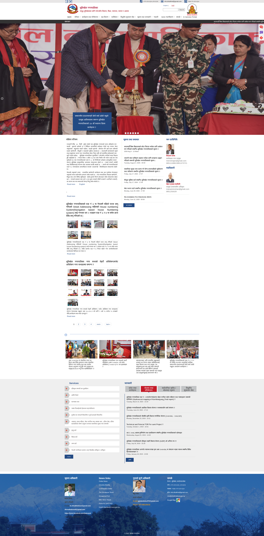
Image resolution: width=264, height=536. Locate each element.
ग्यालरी (156, 17)
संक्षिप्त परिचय (71, 139)
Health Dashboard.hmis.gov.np (109, 507)
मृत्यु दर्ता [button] (73, 430)
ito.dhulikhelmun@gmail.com (80, 506)
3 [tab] (130, 133)
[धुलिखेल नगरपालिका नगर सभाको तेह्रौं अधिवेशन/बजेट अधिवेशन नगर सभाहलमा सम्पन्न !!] (72, 272)
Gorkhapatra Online (105, 489)
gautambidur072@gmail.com (148, 501)
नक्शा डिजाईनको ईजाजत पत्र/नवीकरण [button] (83, 408)
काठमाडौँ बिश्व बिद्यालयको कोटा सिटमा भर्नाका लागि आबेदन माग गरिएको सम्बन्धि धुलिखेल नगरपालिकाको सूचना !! (223, 21)
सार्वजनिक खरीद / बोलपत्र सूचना (169, 389)
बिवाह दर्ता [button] (74, 437)
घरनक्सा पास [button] (75, 402)
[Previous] (2, 98)
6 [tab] (138, 133)
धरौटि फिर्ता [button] (74, 395)
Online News (103, 481)
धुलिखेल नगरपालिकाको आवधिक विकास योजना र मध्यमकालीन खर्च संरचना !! (151, 408)
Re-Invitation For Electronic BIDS (137, 197)
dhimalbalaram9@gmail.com (75, 509)
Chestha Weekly (104, 485)
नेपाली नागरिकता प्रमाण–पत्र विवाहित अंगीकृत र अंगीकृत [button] (88, 450)
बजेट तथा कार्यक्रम (132, 389)
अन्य (129, 460)
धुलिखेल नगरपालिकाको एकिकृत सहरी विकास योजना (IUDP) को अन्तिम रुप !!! (152, 441)
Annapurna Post (104, 496)
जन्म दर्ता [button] (74, 443)
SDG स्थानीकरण (167, 17)
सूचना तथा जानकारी (144, 17)
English (165, 5)
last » (108, 324)
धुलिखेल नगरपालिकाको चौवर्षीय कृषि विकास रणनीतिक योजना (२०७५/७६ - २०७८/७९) (154, 416)
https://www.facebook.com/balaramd (78, 513)
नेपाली (172, 5)
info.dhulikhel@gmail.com (179, 492)
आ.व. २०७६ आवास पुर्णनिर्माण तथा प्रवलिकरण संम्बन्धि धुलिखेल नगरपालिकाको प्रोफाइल (154, 433)
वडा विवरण (104, 17)
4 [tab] (133, 133)
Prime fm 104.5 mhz (106, 503)
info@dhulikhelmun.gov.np (176, 496)
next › (99, 324)
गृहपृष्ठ (69, 17)
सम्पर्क (178, 17)
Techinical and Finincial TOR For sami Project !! (145, 424)
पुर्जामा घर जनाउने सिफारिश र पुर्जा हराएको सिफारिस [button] (86, 415)
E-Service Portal (190, 17)
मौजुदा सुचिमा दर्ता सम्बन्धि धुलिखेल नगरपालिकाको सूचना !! (143, 180)
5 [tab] (135, 133)
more (69, 456)
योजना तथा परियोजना (148, 389)
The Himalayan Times (106, 492)
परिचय (77, 17)
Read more (71, 184)
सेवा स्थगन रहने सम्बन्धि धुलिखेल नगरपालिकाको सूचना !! (143, 188)
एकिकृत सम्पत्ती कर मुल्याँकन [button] (79, 388)
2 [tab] (128, 133)
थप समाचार (129, 205)
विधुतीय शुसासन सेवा (127, 17)
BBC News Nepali (105, 500)
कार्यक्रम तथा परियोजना (90, 17)
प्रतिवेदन (114, 17)
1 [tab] (125, 133)
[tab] (92, 388)
